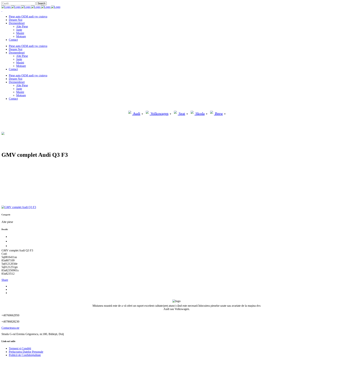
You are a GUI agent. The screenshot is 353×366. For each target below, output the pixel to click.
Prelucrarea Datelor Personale (26, 351)
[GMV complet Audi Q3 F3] (18, 207)
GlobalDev (46, 361)
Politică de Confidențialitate (25, 355)
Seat (181, 113)
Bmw (218, 113)
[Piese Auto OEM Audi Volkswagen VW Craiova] (30, 6)
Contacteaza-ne (10, 327)
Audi (136, 113)
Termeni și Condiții (20, 348)
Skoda (200, 113)
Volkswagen (159, 113)
